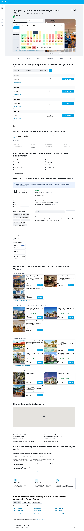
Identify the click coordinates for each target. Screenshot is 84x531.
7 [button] (25, 35)
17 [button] (34, 38)
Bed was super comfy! (42, 195)
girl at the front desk (25, 220)
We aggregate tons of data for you (21, 525)
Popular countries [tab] (26, 502)
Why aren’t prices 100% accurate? (21, 527)
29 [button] (28, 44)
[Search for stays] (2, 8)
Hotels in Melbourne (59, 508)
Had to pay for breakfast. (42, 200)
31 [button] (61, 44)
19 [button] (40, 38)
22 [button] (28, 41)
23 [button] (31, 41)
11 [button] (37, 35)
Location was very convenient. (43, 192)
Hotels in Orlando (37, 510)
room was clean (17, 220)
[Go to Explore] (2, 16)
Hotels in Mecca (37, 508)
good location (26, 214)
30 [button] (31, 44)
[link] (22, 300)
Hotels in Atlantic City (38, 512)
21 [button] (25, 41)
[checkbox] (19, 246)
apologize (24, 225)
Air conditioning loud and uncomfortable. (45, 204)
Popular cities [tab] (17, 502)
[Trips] (2, 19)
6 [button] (22, 35)
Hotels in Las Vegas (18, 508)
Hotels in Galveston (18, 513)
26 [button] (40, 41)
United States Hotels (19, 6)
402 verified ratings (24, 17)
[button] (2, 2)
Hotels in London (58, 512)
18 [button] (37, 38)
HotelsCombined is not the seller (21, 523)
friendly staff (16, 217)
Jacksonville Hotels (51, 6)
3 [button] (61, 32)
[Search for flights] (2, 5)
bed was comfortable (24, 217)
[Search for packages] (2, 13)
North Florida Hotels (40, 6)
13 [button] (22, 38)
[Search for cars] (2, 11)
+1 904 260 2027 (16, 15)
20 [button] (22, 41)
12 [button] (40, 35)
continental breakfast (18, 214)
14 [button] (25, 38)
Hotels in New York (17, 512)
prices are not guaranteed (40, 519)
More (14, 137)
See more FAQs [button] (35, 471)
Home (14, 6)
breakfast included (17, 225)
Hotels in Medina (58, 510)
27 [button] (22, 44)
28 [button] (25, 44)
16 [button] (31, 38)
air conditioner (16, 222)
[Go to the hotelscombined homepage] (9, 1)
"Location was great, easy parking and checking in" (47, 194)
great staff (23, 222)
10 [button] (34, 35)
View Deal (40, 284)
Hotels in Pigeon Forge (18, 510)
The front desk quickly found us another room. (46, 202)
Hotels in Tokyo (37, 513)
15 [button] (28, 38)
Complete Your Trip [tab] (37, 502)
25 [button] (37, 41)
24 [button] (34, 41)
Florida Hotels (30, 6)
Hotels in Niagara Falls (59, 513)
